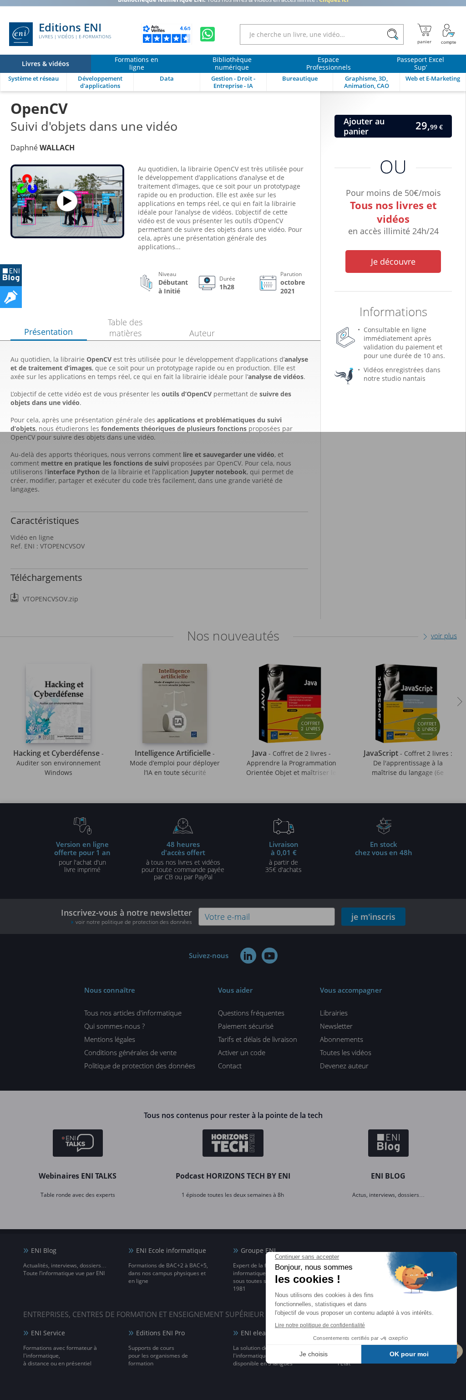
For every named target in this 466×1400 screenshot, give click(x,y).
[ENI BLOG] (11, 275)
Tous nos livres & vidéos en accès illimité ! (233, 7)
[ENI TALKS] (78, 1144)
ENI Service (48, 1332)
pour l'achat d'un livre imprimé (82, 856)
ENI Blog (43, 1250)
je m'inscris (373, 916)
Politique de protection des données (139, 1065)
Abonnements (341, 1039)
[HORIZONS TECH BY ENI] (233, 1144)
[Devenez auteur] (11, 297)
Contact (230, 1065)
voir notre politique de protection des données (134, 922)
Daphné (42, 148)
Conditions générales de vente (130, 1052)
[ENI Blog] (388, 1144)
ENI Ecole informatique (171, 1250)
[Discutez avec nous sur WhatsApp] (207, 34)
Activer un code (241, 1052)
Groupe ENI (258, 1250)
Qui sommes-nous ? (114, 1026)
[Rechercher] (392, 34)
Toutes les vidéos (345, 1052)
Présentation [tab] (48, 331)
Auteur (202, 333)
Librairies (334, 1012)
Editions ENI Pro (160, 1332)
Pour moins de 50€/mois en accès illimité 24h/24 (393, 210)
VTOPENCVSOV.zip (50, 599)
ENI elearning (261, 1332)
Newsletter (336, 1026)
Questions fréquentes (251, 1012)
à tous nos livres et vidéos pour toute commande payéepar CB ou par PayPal (183, 860)
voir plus (444, 635)
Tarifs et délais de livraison (257, 1039)
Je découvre (393, 261)
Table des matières (125, 327)
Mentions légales (109, 1039)
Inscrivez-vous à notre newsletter (126, 916)
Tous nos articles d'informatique (133, 1012)
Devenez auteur (344, 1065)
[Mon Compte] (449, 34)
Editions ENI (75, 31)
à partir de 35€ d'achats (283, 856)
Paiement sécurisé (246, 1026)
